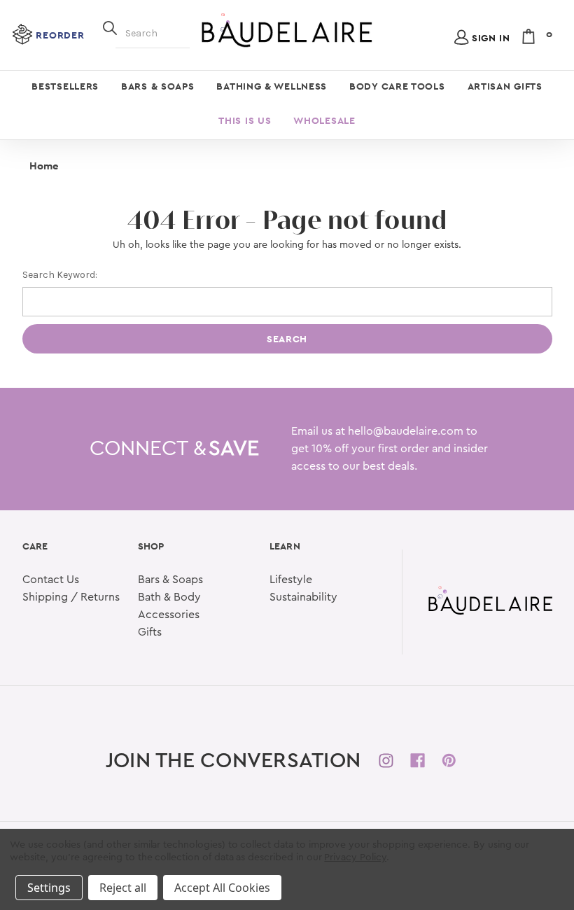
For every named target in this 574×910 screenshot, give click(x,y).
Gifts (150, 632)
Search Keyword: (59, 275)
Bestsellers (65, 86)
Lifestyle (291, 579)
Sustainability (303, 597)
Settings (49, 887)
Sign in (491, 37)
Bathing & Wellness (271, 86)
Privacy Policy (355, 857)
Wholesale (324, 120)
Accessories (169, 614)
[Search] (110, 26)
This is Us (244, 120)
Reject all (122, 887)
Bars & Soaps (157, 86)
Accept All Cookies (222, 887)
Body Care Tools (397, 86)
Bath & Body (169, 597)
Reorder (60, 35)
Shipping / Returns (71, 597)
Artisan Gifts (505, 86)
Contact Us (50, 579)
